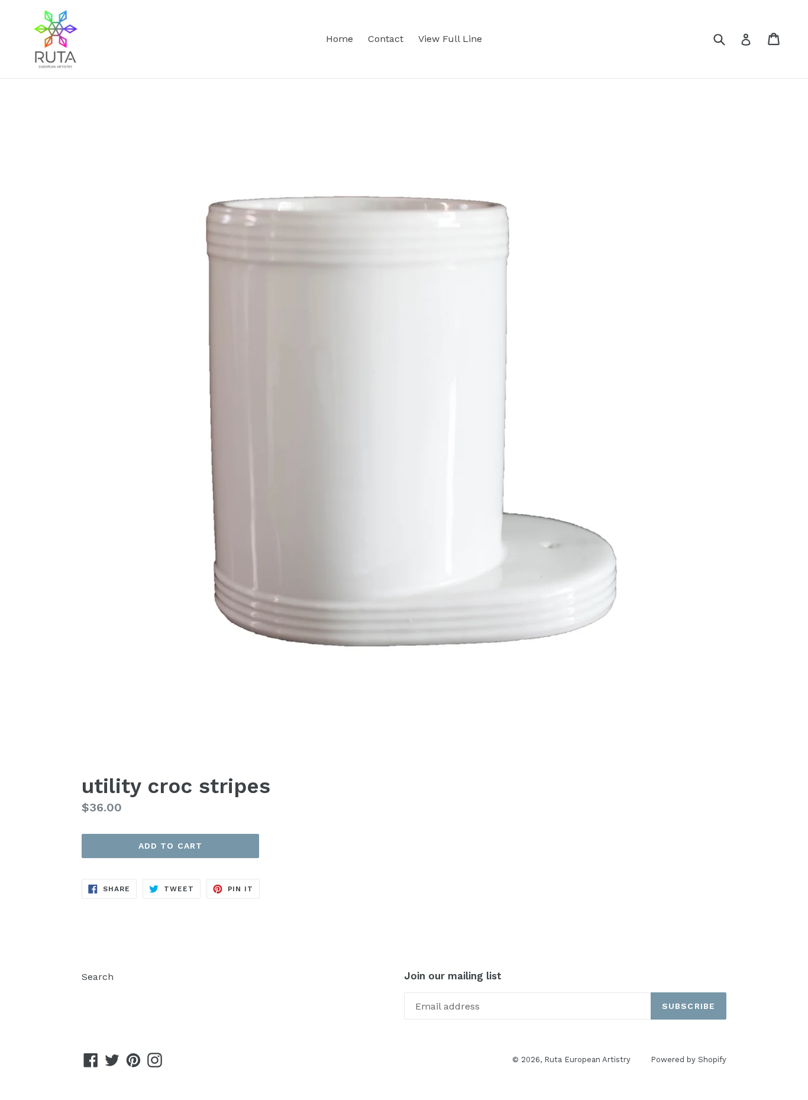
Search (98, 976)
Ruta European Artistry (588, 1059)
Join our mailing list (453, 976)
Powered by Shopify (688, 1059)
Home (339, 38)
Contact (385, 38)
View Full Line (450, 38)
